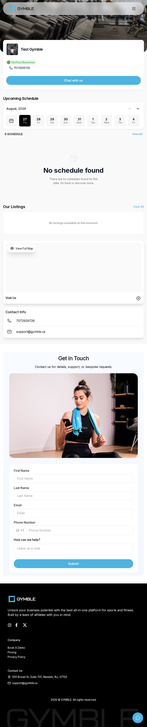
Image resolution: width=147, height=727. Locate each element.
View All (137, 133)
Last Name (21, 488)
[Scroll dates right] (137, 108)
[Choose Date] (11, 120)
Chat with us (73, 80)
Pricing (12, 652)
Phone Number (24, 522)
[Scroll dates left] (130, 108)
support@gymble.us (25, 683)
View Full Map (24, 248)
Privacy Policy (16, 656)
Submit (73, 564)
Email (18, 505)
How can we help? (27, 540)
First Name (21, 471)
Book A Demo (16, 647)
